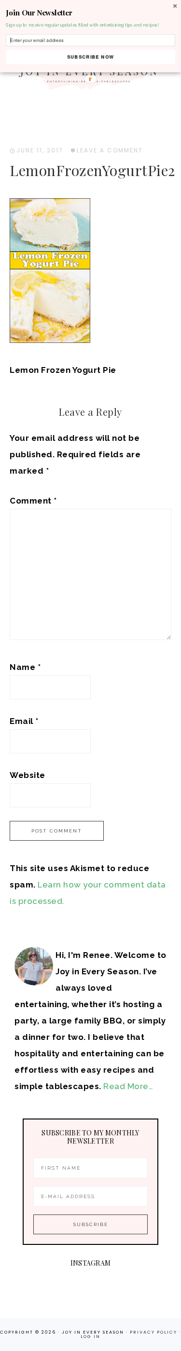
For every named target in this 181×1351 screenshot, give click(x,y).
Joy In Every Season (90, 72)
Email (24, 721)
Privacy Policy (154, 1332)
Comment (33, 500)
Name (25, 667)
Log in (90, 1336)
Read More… (128, 1086)
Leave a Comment (110, 150)
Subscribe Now (90, 57)
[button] (90, 12)
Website (27, 775)
